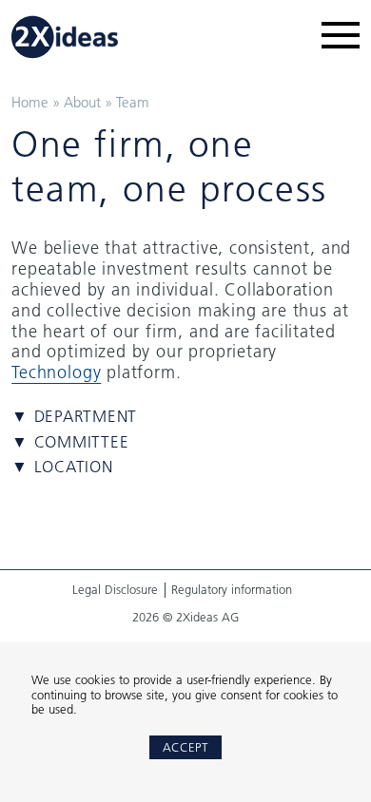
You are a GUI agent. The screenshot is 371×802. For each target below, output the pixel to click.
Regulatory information (231, 589)
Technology (56, 372)
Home (30, 101)
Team (132, 101)
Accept (185, 746)
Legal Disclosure (115, 589)
